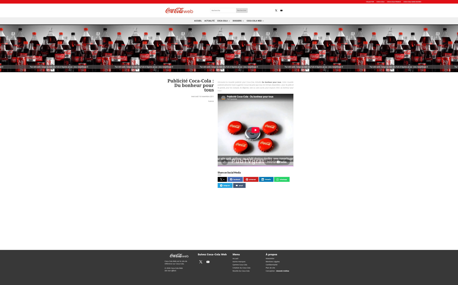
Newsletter (270, 258)
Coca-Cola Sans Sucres (412, 2)
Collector (370, 2)
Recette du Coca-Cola (241, 271)
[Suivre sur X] (276, 10)
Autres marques (239, 261)
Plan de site (270, 268)
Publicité (211, 101)
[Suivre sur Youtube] (281, 10)
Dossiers (237, 21)
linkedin (268, 179)
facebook (236, 179)
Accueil (198, 21)
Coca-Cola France (394, 2)
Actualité (209, 21)
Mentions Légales (273, 261)
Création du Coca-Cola (241, 268)
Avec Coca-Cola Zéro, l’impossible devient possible (184, 214)
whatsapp (283, 179)
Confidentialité (271, 265)
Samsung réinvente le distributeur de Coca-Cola (226, 214)
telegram (226, 185)
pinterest (252, 179)
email (241, 185)
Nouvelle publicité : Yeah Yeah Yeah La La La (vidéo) (265, 214)
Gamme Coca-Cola (240, 265)
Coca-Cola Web (254, 21)
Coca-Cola (380, 2)
